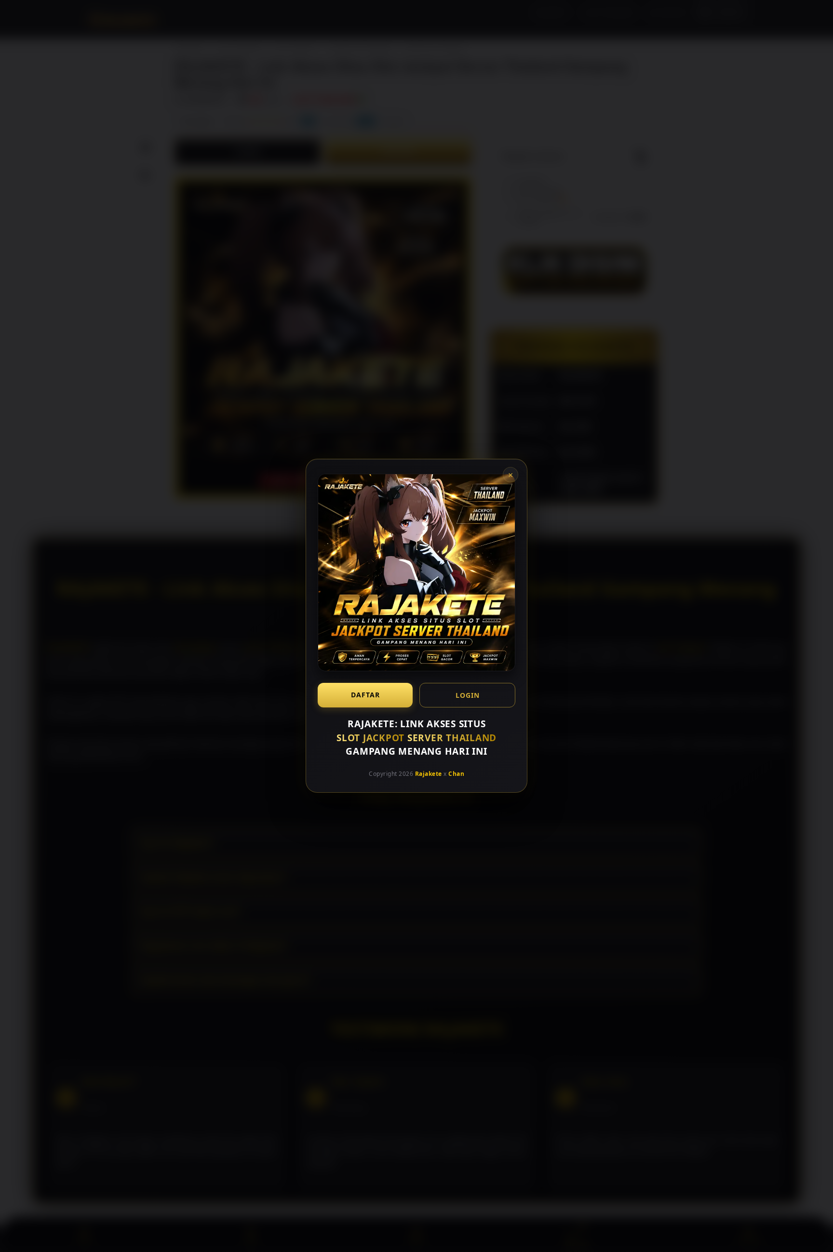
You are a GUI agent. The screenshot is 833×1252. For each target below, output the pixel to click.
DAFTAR (365, 694)
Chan (456, 774)
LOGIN (468, 695)
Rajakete (428, 774)
